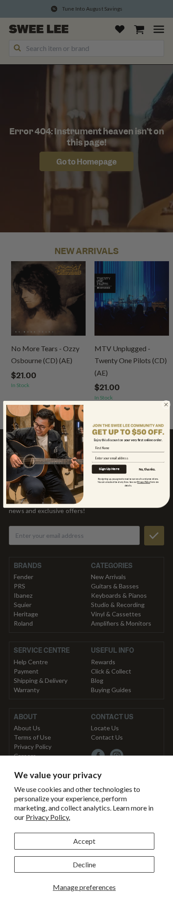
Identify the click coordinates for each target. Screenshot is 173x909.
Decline (84, 864)
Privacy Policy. (48, 817)
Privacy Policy (143, 482)
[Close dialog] (166, 404)
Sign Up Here (109, 469)
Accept (84, 841)
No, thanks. (147, 469)
